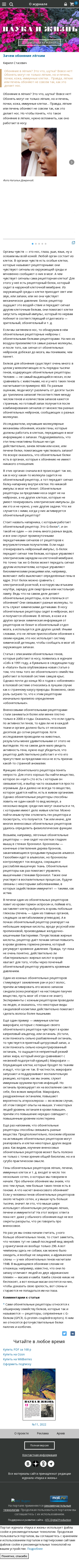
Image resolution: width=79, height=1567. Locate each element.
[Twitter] (64, 1333)
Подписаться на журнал (39, 42)
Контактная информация (39, 1455)
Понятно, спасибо (14, 1556)
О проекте (21, 1433)
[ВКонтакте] (72, 1333)
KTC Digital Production (58, 1520)
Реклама (43, 1433)
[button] (71, 162)
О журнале (38, 4)
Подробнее (35, 1549)
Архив (61, 1433)
